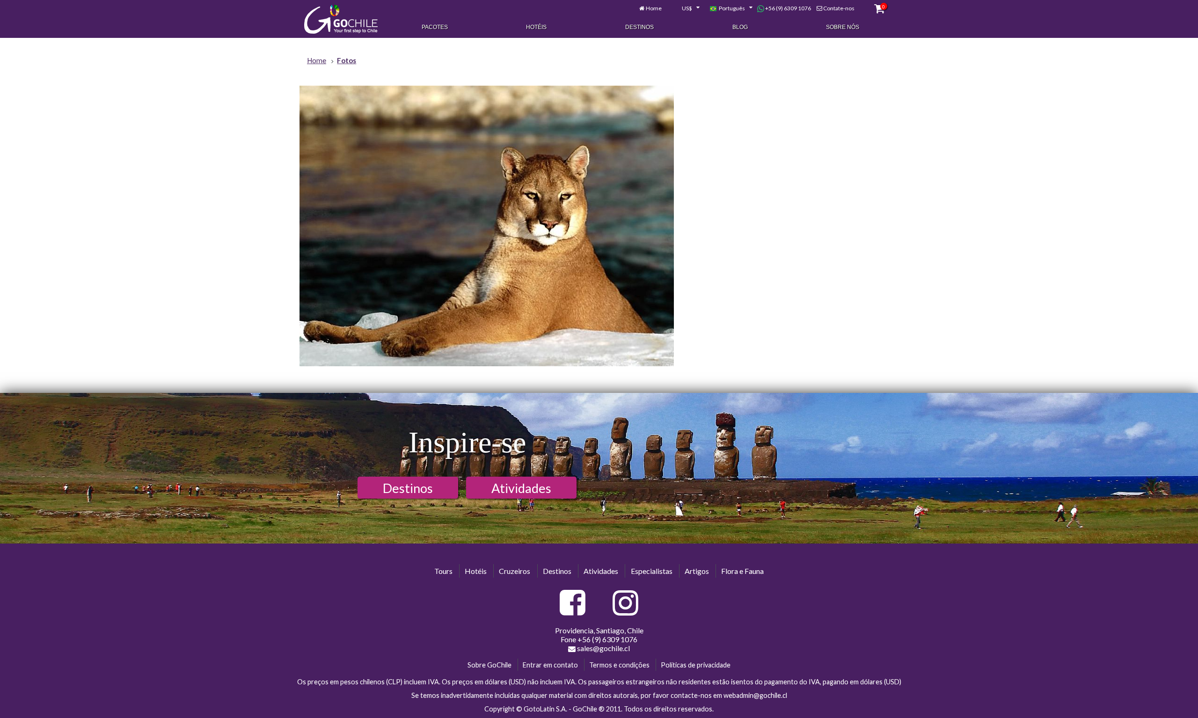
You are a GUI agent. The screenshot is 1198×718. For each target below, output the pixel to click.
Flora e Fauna (742, 570)
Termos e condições (619, 665)
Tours (443, 570)
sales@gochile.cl (603, 648)
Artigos (697, 570)
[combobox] (685, 8)
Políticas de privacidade (695, 665)
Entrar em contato (550, 665)
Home (654, 8)
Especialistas (651, 570)
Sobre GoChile (489, 665)
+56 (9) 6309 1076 (787, 8)
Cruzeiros (514, 570)
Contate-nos (839, 8)
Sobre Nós (842, 27)
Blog (740, 27)
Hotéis (536, 27)
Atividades (521, 488)
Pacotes (435, 27)
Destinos (639, 27)
